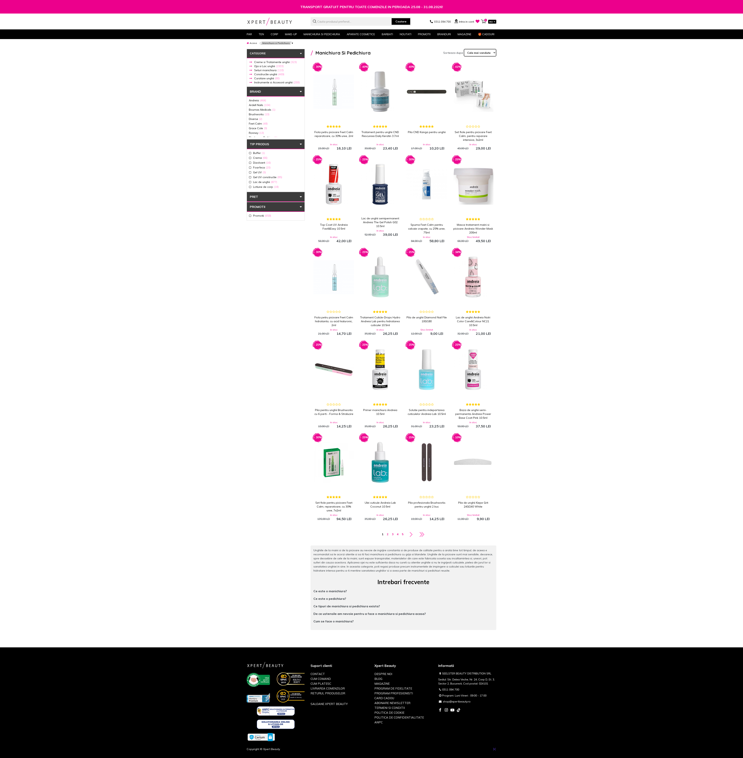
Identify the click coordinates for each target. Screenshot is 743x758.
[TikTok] (458, 710)
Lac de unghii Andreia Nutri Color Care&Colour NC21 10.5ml (473, 321)
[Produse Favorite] (477, 21)
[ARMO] (258, 697)
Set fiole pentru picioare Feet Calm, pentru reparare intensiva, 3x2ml (473, 136)
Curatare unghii (267, 78)
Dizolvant (262, 162)
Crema (260, 158)
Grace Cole (258, 128)
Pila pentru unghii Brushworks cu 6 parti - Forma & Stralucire (333, 412)
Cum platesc (321, 683)
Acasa (253, 43)
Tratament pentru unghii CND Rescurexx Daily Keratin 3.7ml (380, 134)
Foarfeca (261, 167)
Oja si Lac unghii (269, 66)
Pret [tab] (254, 197)
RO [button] (491, 21)
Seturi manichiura (269, 70)
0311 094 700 (450, 689)
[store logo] (276, 22)
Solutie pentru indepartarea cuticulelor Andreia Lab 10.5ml (427, 412)
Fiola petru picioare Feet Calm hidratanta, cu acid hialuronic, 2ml (333, 321)
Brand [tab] (255, 91)
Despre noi (383, 674)
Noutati (405, 34)
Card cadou (384, 698)
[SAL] (276, 712)
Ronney (256, 133)
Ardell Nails (259, 105)
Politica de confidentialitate (399, 717)
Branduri (444, 34)
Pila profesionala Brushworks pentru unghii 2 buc (426, 504)
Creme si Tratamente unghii (275, 62)
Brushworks (259, 114)
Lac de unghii (265, 182)
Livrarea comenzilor (328, 688)
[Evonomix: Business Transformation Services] (494, 749)
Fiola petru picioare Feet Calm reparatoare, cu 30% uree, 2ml (333, 134)
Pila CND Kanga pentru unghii (427, 132)
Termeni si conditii (389, 708)
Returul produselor (328, 693)
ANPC (378, 722)
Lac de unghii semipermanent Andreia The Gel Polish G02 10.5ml (380, 222)
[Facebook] (440, 710)
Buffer (259, 153)
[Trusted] (258, 680)
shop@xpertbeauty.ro (457, 701)
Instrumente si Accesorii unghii (277, 82)
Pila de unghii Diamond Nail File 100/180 (427, 319)
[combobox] (361, 21)
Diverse (255, 119)
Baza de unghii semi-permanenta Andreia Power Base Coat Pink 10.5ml (473, 414)
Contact (318, 674)
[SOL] (276, 725)
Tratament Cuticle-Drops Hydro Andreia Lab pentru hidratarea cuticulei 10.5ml (380, 321)
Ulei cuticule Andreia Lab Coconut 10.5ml (380, 504)
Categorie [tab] (258, 53)
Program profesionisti (393, 693)
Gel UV (259, 172)
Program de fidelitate (393, 688)
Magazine (464, 34)
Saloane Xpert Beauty (329, 704)
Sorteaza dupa (453, 53)
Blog (378, 679)
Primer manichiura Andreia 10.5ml (380, 412)
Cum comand (321, 679)
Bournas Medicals (262, 109)
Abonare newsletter (392, 703)
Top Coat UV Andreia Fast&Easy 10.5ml (334, 226)
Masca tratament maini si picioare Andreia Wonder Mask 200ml (473, 228)
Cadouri (486, 34)
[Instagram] (446, 710)
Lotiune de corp (266, 187)
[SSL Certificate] (261, 737)
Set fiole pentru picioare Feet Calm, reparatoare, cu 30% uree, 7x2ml (333, 506)
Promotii (424, 34)
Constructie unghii (269, 74)
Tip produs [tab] (259, 144)
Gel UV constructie (267, 177)
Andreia (257, 100)
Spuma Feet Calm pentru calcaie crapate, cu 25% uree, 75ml (426, 228)
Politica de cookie (389, 712)
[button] (403, 591)
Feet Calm (258, 123)
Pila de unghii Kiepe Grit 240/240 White (473, 504)
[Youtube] (452, 710)
